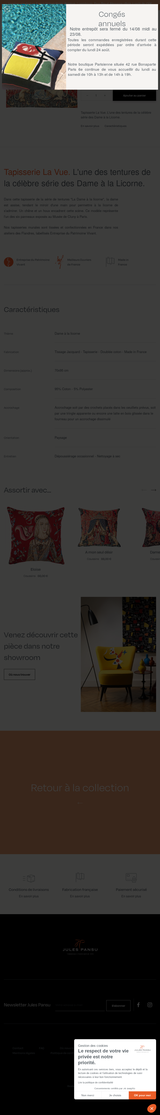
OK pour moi (142, 1095)
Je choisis (115, 1095)
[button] (151, 1108)
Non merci (87, 1095)
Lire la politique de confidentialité (95, 1082)
